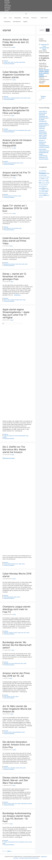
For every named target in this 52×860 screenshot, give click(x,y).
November (16, 62)
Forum (10, 17)
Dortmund (13, 264)
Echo (9, 767)
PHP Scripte (26, 17)
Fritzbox (7, 10)
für (16, 130)
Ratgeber (25, 21)
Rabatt (47, 188)
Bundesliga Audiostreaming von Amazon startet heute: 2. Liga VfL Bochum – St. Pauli (17, 817)
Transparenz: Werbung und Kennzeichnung (29, 858)
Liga (28, 841)
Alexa (44, 170)
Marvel (13, 803)
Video (26, 264)
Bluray (45, 175)
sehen (21, 663)
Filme (14, 130)
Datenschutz (44, 856)
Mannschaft (17, 663)
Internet (47, 182)
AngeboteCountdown (15, 97)
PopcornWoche (21, 130)
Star (16, 803)
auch (8, 435)
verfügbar (5, 437)
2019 (5, 97)
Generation (13, 767)
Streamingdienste (22, 435)
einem (8, 299)
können (12, 663)
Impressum (15, 858)
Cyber (21, 97)
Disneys (5, 803)
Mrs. (17, 563)
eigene (11, 435)
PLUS (21, 767)
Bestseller (7, 0)
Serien (26, 130)
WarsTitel (30, 803)
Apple (8, 228)
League (19, 632)
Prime (20, 264)
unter (27, 435)
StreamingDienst (24, 803)
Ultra (47, 193)
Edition (9, 195)
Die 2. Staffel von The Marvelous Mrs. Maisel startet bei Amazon (14, 449)
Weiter (9, 851)
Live (47, 184)
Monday (25, 97)
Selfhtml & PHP (44, 17)
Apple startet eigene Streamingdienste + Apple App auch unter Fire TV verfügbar (16, 313)
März (10, 732)
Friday (12, 62)
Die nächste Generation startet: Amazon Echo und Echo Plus (16, 745)
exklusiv (9, 803)
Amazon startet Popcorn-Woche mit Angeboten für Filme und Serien (16, 110)
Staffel (20, 563)
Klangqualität (14, 162)
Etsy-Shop (7, 2)
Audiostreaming (11, 841)
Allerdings (6, 632)
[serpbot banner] (45, 98)
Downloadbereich (17, 21)
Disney (5, 299)
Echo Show (7, 7)
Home (5, 17)
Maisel (9, 563)
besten (42, 175)
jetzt (39, 184)
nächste (17, 767)
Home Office (8, 5)
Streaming (6, 562)
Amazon (6, 62)
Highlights (43, 182)
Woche (23, 62)
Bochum (17, 841)
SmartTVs (16, 195)
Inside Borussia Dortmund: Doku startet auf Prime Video (16, 241)
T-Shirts (7, 4)
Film (47, 178)
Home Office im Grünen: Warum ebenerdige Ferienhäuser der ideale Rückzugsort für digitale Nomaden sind (44, 116)
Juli (11, 696)
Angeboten (10, 130)
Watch (48, 195)
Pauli (31, 841)
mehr (22, 632)
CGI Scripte (33, 17)
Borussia (6, 264)
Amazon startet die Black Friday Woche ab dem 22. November (16, 42)
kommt (42, 184)
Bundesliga (6, 663)
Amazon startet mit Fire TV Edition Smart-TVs (17, 174)
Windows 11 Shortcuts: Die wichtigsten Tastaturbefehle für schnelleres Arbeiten (44, 144)
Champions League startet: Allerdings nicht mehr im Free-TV (17, 609)
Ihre (10, 663)
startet (20, 62)
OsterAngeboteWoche (16, 732)
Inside (17, 264)
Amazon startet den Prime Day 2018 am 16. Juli (16, 674)
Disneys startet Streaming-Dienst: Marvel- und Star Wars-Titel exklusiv (16, 780)
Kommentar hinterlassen (9, 63)
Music (18, 162)
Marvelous (13, 563)
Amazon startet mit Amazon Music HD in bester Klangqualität (17, 143)
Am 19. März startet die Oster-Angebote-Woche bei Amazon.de (17, 709)
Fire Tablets (8, 9)
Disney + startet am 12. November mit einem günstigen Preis (15, 276)
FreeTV (15, 632)
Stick (40, 193)
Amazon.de (6, 732)
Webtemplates (17, 17)
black (9, 62)
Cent (44, 176)
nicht (25, 632)
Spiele (40, 191)
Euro (11, 228)
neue (40, 188)
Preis (21, 299)
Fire (12, 195)
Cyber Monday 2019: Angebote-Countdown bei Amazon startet (16, 75)
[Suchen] (47, 30)
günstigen (12, 299)
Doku (9, 264)
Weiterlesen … (17, 295)
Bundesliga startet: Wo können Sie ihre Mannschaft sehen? (17, 645)
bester (9, 162)
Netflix (46, 186)
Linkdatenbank (7, 21)
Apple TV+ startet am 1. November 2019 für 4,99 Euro (15, 208)
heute (25, 841)
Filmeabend (44, 180)
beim (40, 175)
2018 (5, 596)
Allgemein (6, 60)
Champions (11, 632)
